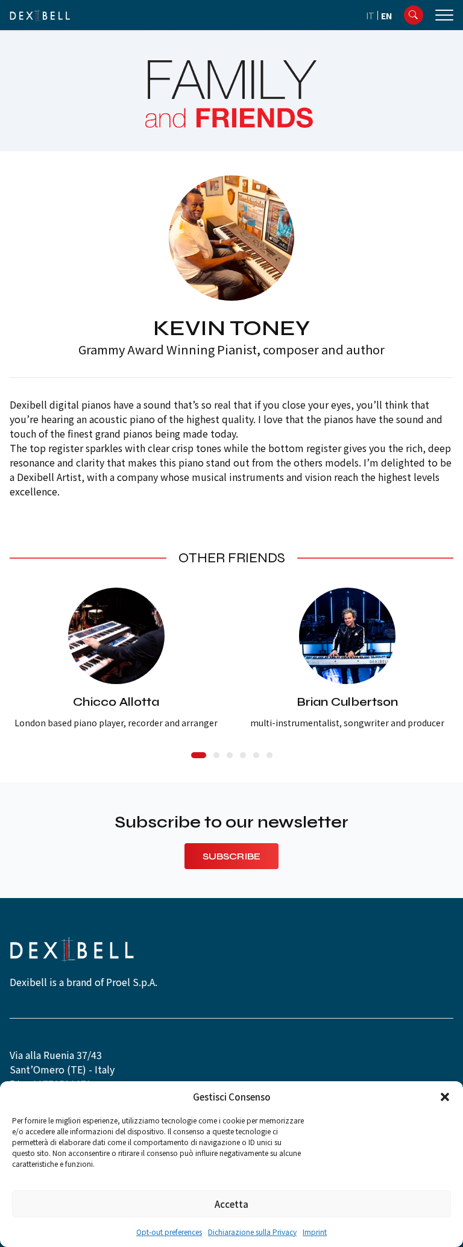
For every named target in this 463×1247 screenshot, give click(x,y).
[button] (445, 1097)
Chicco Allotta (116, 701)
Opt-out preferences (169, 1232)
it (370, 16)
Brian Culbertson (347, 701)
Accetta (231, 1204)
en (386, 16)
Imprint (315, 1232)
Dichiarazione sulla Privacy (252, 1232)
